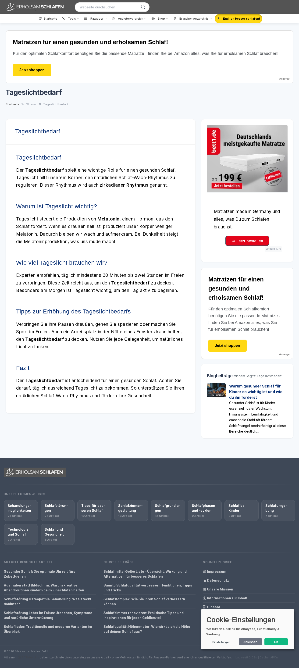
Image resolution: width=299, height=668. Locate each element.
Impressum (216, 571)
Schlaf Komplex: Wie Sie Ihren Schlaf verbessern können (144, 601)
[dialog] (247, 629)
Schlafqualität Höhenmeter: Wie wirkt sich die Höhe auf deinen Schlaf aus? (146, 629)
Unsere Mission (219, 589)
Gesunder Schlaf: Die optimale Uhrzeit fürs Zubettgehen (39, 573)
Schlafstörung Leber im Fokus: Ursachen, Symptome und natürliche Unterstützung (48, 615)
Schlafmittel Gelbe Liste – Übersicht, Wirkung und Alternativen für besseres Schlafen (145, 573)
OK (276, 642)
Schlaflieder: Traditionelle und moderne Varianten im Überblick (48, 629)
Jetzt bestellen (249, 240)
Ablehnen (250, 642)
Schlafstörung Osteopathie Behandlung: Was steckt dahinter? (47, 601)
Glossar (213, 607)
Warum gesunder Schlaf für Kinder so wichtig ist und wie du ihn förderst (255, 392)
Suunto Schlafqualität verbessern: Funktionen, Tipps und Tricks (147, 587)
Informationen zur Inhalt (226, 598)
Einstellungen (221, 642)
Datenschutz (217, 580)
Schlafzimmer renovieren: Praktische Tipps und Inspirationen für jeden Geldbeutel (143, 615)
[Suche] (143, 7)
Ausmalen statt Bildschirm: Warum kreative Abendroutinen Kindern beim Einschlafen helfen (44, 587)
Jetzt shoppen (32, 70)
